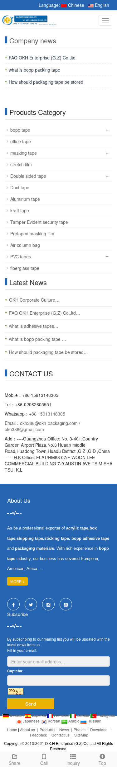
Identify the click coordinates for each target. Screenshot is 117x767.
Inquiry (73, 763)
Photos (79, 729)
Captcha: (15, 671)
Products (47, 729)
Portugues (105, 715)
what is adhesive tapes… (33, 326)
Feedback (38, 734)
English (101, 5)
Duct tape (19, 187)
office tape (20, 141)
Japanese (31, 720)
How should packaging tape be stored (46, 82)
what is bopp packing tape (34, 70)
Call (44, 763)
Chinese (75, 5)
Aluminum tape (25, 199)
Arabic (73, 720)
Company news (32, 40)
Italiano (83, 715)
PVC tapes (20, 256)
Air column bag (25, 245)
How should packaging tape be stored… (48, 352)
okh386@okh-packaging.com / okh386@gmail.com (42, 426)
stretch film (21, 164)
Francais (61, 715)
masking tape (23, 153)
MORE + (17, 581)
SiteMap (81, 734)
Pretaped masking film (32, 233)
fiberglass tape (24, 268)
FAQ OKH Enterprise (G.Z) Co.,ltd (42, 57)
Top (102, 763)
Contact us (60, 734)
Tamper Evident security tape (39, 222)
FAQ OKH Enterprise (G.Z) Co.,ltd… (44, 313)
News (64, 729)
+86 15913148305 (47, 414)
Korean (54, 720)
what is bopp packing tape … (37, 339)
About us (27, 729)
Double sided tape (28, 176)
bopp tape (20, 130)
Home (12, 729)
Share (15, 763)
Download (99, 729)
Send (30, 703)
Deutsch (17, 715)
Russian (93, 720)
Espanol (39, 715)
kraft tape (19, 210)
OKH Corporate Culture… (34, 300)
